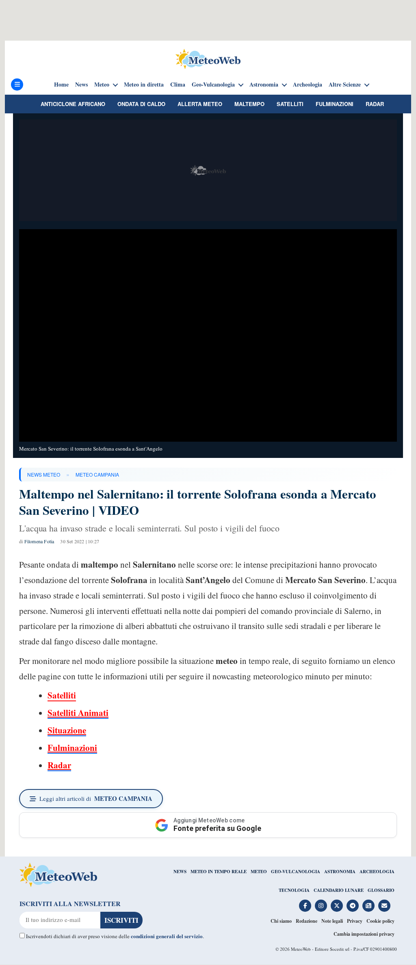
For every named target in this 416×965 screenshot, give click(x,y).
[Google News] (368, 906)
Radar (375, 104)
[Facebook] (305, 906)
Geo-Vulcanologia (213, 84)
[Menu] (17, 84)
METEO (259, 871)
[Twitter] (337, 906)
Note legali (332, 920)
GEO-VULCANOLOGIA (295, 871)
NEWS (179, 871)
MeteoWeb (301, 949)
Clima (177, 84)
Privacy (354, 920)
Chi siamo (281, 920)
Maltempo (249, 104)
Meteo (101, 84)
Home (61, 84)
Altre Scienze (345, 84)
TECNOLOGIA (294, 890)
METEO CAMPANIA (97, 474)
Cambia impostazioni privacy (364, 933)
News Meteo (43, 474)
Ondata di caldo (141, 104)
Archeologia (307, 84)
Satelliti (290, 104)
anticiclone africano (73, 104)
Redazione (306, 920)
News (81, 84)
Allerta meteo (200, 104)
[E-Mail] (384, 906)
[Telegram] (353, 906)
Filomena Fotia (39, 541)
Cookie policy (380, 920)
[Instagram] (321, 906)
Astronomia (263, 84)
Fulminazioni (334, 104)
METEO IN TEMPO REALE (219, 871)
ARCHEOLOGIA (377, 871)
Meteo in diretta (144, 84)
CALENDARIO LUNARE (339, 890)
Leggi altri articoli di (95, 798)
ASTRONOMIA (339, 871)
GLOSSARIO (381, 890)
